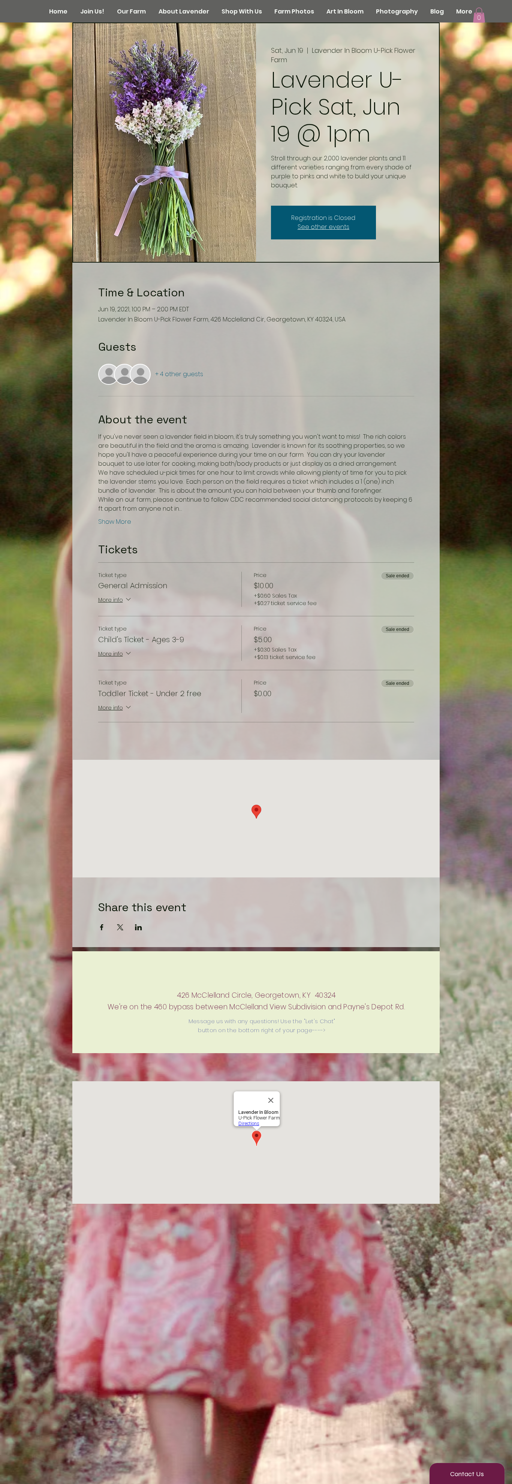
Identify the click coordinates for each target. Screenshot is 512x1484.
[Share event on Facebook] (101, 927)
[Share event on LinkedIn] (138, 927)
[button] (479, 15)
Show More (114, 522)
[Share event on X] (120, 927)
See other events (323, 227)
